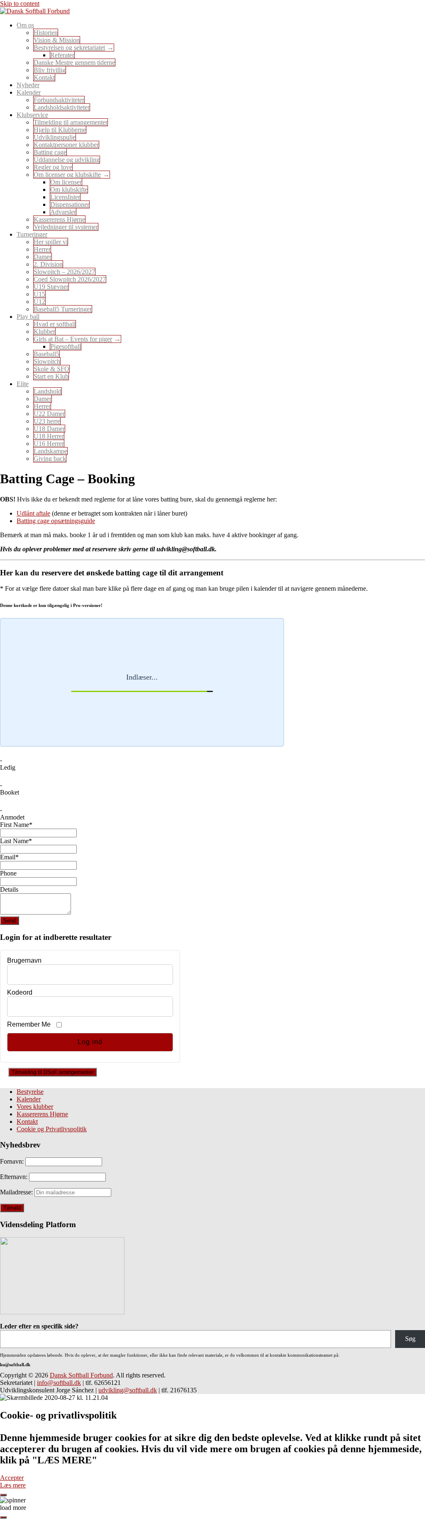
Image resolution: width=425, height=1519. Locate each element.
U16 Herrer (49, 443)
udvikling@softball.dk (127, 1390)
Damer (42, 256)
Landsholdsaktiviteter (62, 107)
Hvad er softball (55, 324)
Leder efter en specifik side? (39, 1326)
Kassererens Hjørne (59, 219)
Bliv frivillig (50, 69)
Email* (9, 857)
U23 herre (47, 421)
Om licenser (66, 182)
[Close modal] (3, 1495)
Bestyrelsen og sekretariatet (69, 47)
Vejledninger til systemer (66, 226)
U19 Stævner (51, 286)
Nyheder (28, 84)
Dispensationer (69, 204)
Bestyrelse (30, 1091)
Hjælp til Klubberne (60, 129)
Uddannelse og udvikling (67, 159)
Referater (62, 55)
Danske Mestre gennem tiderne (74, 62)
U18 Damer (49, 428)
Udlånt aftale (33, 513)
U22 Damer (49, 413)
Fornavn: (12, 1161)
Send (9, 920)
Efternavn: (14, 1176)
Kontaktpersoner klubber (66, 144)
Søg (410, 1338)
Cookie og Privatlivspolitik (52, 1129)
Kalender (29, 1099)
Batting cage (50, 152)
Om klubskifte (69, 189)
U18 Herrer (49, 436)
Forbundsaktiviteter (59, 99)
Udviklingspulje (55, 137)
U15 (39, 294)
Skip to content (19, 3)
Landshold (47, 391)
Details (9, 889)
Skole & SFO (51, 368)
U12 (39, 301)
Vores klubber (35, 1106)
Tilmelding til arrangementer (70, 122)
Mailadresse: (17, 1192)
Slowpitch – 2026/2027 (64, 271)
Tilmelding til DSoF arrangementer (52, 1072)
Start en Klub (51, 376)
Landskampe (50, 451)
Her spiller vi (51, 241)
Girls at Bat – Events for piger (73, 338)
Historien (46, 32)
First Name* (16, 824)
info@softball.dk (59, 1382)
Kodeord (19, 992)
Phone (8, 873)
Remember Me (29, 1024)
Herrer (42, 249)
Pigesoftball (65, 346)
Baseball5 (46, 353)
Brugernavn (24, 960)
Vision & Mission (57, 40)
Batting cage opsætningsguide (56, 520)
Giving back (50, 458)
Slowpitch (47, 361)
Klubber (44, 331)
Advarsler (63, 211)
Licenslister (65, 197)
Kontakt (44, 77)
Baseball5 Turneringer (63, 309)
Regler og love (53, 167)
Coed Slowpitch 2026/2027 (70, 279)
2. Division (48, 264)
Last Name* (16, 840)
